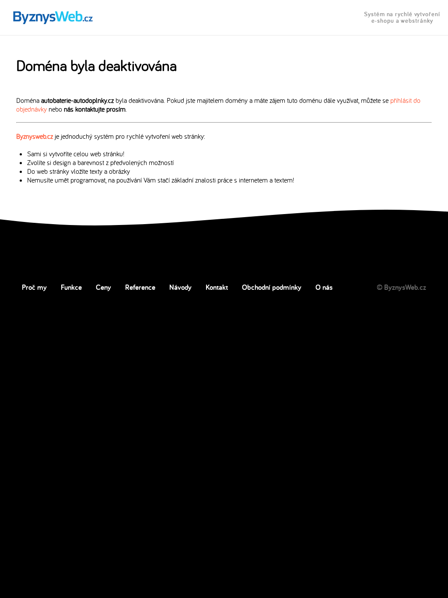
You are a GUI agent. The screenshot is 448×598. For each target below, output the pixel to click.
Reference (140, 287)
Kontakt (217, 287)
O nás (323, 287)
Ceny (103, 287)
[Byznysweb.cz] (52, 18)
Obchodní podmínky (271, 287)
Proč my (34, 287)
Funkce (71, 287)
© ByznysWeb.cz (401, 287)
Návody (180, 287)
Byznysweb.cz (34, 136)
